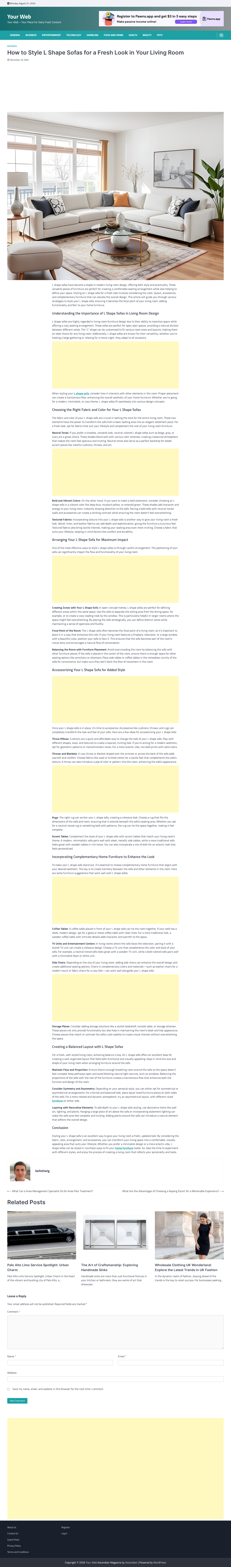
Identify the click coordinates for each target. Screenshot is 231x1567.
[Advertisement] (115, 86)
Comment (13, 1312)
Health (133, 35)
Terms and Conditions (18, 1552)
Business (31, 35)
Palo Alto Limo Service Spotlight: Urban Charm (38, 1267)
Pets (160, 35)
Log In (64, 1533)
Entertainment (51, 35)
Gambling (92, 35)
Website (12, 1373)
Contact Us (12, 1533)
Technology (73, 35)
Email (122, 1356)
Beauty (147, 35)
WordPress (159, 1562)
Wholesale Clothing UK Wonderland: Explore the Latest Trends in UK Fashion (186, 1267)
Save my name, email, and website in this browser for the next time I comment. (58, 1389)
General (15, 35)
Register (65, 1527)
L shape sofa (81, 393)
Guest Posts (13, 1540)
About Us (11, 1527)
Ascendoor (131, 1562)
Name (11, 1356)
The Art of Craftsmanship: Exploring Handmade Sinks (109, 1267)
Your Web (19, 16)
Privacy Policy (14, 1546)
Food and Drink (113, 35)
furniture (57, 1101)
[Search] (221, 35)
